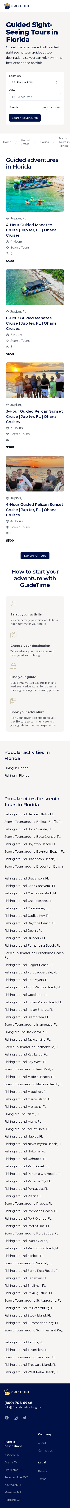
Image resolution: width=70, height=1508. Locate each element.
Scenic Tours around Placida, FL (28, 1203)
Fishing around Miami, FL (22, 1121)
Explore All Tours (35, 555)
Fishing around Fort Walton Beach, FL (32, 987)
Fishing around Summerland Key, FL (31, 1323)
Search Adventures (25, 118)
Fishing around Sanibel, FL (23, 1256)
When (13, 90)
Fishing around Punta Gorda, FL (28, 1241)
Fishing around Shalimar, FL (25, 1285)
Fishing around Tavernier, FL (25, 1350)
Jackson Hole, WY (16, 1477)
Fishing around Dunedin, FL (25, 938)
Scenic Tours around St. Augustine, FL (32, 1300)
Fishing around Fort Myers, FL (26, 980)
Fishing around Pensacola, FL (26, 1188)
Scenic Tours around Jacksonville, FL (31, 1047)
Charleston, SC (13, 1470)
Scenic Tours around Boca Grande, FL (32, 836)
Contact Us (45, 1450)
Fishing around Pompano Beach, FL (30, 1211)
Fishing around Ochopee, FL (25, 1159)
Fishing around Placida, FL (23, 1196)
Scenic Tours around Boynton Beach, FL (34, 851)
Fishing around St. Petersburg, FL (29, 1308)
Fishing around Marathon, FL (25, 1092)
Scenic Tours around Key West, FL (29, 1069)
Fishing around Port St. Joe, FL (27, 1226)
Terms (42, 1479)
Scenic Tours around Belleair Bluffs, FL (33, 822)
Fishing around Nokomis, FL (24, 1151)
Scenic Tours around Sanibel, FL (28, 1263)
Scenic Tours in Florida (64, 142)
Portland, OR (12, 1499)
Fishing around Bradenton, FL (26, 878)
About (42, 1443)
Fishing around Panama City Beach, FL (32, 1174)
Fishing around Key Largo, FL (25, 1054)
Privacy (43, 1471)
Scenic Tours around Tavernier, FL (29, 1357)
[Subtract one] (45, 107)
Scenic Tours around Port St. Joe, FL (31, 1233)
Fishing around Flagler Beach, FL (28, 965)
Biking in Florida (16, 768)
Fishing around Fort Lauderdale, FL (30, 972)
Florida (44, 142)
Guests (13, 107)
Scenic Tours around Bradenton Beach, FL (33, 869)
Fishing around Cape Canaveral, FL (30, 886)
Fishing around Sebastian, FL (25, 1278)
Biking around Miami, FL (22, 1114)
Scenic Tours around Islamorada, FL (30, 1024)
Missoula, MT (12, 1492)
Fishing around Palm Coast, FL (26, 1166)
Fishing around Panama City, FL (27, 1181)
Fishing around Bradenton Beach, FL (31, 859)
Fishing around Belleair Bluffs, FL (29, 814)
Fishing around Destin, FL (23, 930)
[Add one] (58, 107)
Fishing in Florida (16, 775)
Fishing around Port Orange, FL (27, 1218)
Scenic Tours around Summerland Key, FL (33, 1333)
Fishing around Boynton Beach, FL (30, 844)
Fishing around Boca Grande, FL (28, 829)
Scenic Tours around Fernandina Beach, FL (34, 955)
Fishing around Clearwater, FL (26, 908)
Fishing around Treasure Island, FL (30, 1364)
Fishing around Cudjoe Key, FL (26, 916)
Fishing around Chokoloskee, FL (28, 901)
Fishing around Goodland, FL (25, 995)
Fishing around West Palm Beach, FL (31, 1372)
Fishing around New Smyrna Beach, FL (33, 1144)
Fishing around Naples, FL (23, 1136)
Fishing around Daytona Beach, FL (29, 923)
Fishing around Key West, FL (25, 1062)
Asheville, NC (12, 1455)
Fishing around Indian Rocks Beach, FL (33, 1002)
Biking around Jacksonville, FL (26, 1032)
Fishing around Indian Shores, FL (28, 1009)
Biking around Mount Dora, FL (26, 1129)
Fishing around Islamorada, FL (26, 1017)
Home (7, 142)
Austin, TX (10, 1462)
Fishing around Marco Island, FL (28, 1099)
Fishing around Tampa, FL (23, 1342)
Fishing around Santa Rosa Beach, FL (31, 1271)
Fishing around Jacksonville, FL (27, 1039)
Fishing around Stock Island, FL (27, 1315)
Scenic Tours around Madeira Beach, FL (33, 1084)
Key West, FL (13, 1485)
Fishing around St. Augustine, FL (28, 1293)
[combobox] (35, 82)
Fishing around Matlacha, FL (25, 1106)
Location (15, 76)
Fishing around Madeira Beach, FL (29, 1077)
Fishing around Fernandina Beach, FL (32, 945)
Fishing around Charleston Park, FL (30, 893)
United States (25, 142)
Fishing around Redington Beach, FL (31, 1248)
